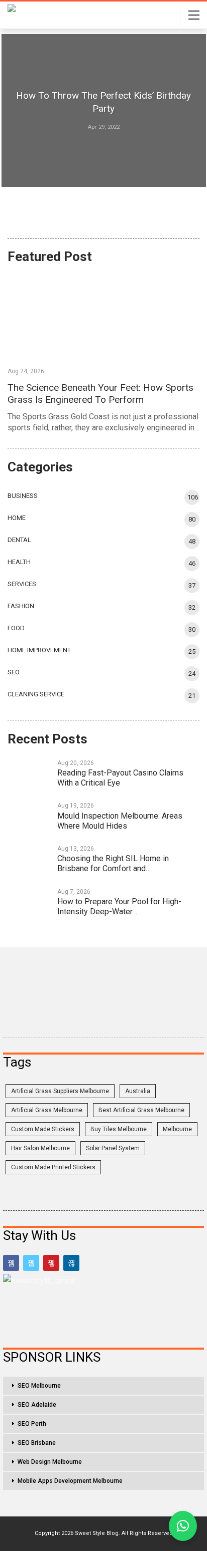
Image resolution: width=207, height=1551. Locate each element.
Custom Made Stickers (42, 1129)
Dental (19, 540)
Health (19, 562)
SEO (14, 672)
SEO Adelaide (37, 1404)
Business (23, 495)
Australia (137, 1091)
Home (17, 518)
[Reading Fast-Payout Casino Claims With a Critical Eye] (29, 773)
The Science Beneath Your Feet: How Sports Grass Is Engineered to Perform (100, 393)
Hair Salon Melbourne (40, 1148)
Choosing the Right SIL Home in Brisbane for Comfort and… (113, 863)
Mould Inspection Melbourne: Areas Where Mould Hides (119, 821)
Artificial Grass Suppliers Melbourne (60, 1091)
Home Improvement (39, 650)
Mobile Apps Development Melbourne (70, 1480)
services (22, 584)
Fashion (21, 606)
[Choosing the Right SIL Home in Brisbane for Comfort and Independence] (29, 859)
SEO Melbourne (39, 1385)
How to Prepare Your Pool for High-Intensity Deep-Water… (119, 906)
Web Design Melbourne (50, 1461)
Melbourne (177, 1129)
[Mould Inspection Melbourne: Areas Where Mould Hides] (29, 816)
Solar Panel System (113, 1148)
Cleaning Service (36, 694)
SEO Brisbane (37, 1442)
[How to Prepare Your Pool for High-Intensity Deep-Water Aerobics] (29, 902)
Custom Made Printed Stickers (53, 1167)
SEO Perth (32, 1423)
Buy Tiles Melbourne (118, 1129)
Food (16, 628)
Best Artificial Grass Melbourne (141, 1110)
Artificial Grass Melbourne (46, 1110)
